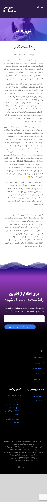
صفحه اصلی (37, 357)
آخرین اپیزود (37, 362)
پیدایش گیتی (38, 400)
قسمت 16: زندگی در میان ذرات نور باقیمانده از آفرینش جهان (12, 409)
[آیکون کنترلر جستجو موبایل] (38, 7)
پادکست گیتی (38, 441)
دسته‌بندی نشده (37, 396)
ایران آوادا (18, 460)
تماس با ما (38, 379)
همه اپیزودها (37, 368)
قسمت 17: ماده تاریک (13, 397)
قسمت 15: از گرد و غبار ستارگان (12, 421)
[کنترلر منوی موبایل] (42, 7)
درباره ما (39, 373)
